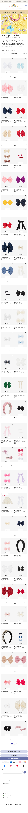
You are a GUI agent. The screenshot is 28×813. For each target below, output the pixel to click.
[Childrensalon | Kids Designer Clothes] (14, 4)
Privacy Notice (18, 787)
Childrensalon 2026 (16, 808)
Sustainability (6, 797)
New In (7, 8)
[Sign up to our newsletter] (24, 772)
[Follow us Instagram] (11, 766)
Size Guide (5, 791)
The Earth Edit (15, 780)
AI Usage (17, 789)
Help (16, 793)
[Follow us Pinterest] (17, 766)
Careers (17, 785)
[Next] (16, 743)
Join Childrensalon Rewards (14, 758)
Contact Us (5, 787)
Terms (16, 791)
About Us (5, 789)
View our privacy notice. (6, 775)
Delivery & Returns (6, 783)
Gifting (16, 783)
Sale (13, 8)
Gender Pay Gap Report (6, 793)
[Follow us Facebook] (4, 766)
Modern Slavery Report (19, 794)
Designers (19, 8)
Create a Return (6, 785)
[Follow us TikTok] (23, 766)
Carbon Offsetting (7, 795)
